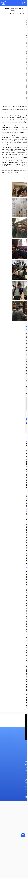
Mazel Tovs (22, 14)
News (6, 14)
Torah (14, 14)
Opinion (10, 14)
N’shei (18, 14)
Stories (26, 789)
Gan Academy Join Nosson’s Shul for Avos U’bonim (27, 475)
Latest (2, 14)
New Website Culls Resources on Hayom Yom (27, 538)
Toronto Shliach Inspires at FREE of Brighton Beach (26, 604)
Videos (26, 788)
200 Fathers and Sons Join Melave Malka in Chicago (27, 674)
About (26, 766)
